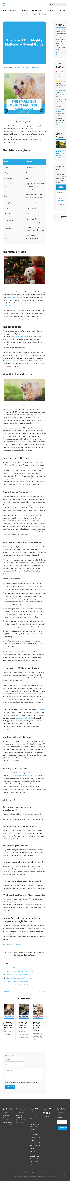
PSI (57, 125)
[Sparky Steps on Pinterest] (49, 1113)
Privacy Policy (6, 1120)
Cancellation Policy (8, 1125)
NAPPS (61, 123)
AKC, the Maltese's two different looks (19, 978)
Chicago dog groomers (11, 532)
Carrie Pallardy (35, 67)
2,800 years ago (13, 297)
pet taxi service (30, 532)
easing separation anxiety (25, 718)
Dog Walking (36, 10)
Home (5, 10)
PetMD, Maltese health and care (17, 981)
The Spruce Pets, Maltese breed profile (19, 971)
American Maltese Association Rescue (22, 775)
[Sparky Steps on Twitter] (44, 1113)
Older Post (7, 991)
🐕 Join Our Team (61, 205)
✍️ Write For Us (61, 193)
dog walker (41, 710)
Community (24, 10)
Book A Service (61, 187)
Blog (27, 14)
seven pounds (20, 336)
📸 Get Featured (61, 199)
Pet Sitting (19, 1117)
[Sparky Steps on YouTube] (49, 1117)
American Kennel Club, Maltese (17, 975)
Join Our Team (20, 1122)
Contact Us (42, 14)
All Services (60, 10)
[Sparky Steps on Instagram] (44, 1117)
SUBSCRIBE (63, 1128)
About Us (13, 10)
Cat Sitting (48, 10)
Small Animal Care (21, 1120)
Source (24, 119)
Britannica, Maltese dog (14, 968)
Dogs (27, 67)
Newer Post (41, 991)
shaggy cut (11, 361)
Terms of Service (7, 1122)
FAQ (34, 14)
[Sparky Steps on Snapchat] (47, 1117)
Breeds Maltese (19, 67)
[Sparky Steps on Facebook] (47, 1113)
